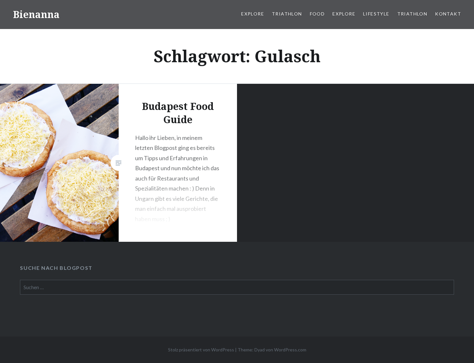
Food (317, 13)
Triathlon (287, 13)
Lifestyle (376, 13)
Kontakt (448, 13)
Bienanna (36, 14)
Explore (252, 13)
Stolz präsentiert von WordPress (201, 349)
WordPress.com (290, 349)
